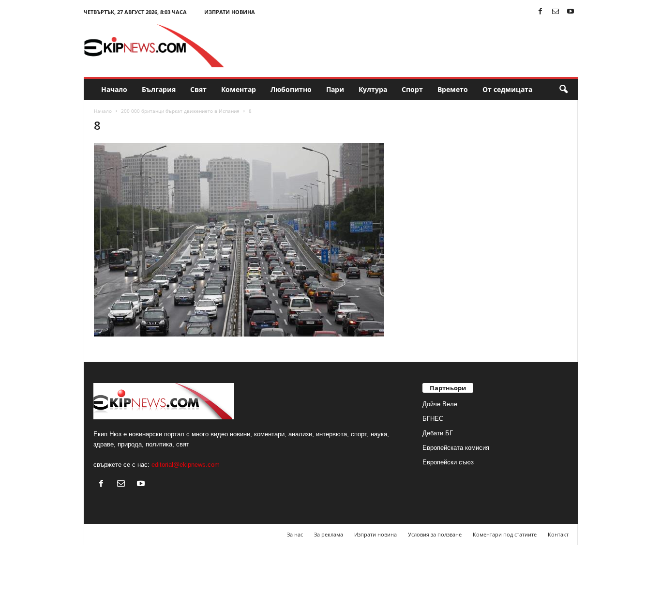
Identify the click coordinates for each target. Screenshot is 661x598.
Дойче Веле (439, 404)
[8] (249, 240)
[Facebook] (540, 12)
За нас (295, 534)
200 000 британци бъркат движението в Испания (180, 110)
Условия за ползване (435, 534)
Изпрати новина (229, 11)
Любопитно (291, 89)
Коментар (238, 89)
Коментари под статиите (505, 534)
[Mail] (555, 12)
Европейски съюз (448, 462)
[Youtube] (570, 12)
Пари (335, 89)
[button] (563, 89)
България (159, 89)
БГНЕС (432, 418)
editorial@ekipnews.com (185, 464)
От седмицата (507, 89)
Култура (373, 89)
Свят (198, 89)
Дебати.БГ (437, 433)
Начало (114, 89)
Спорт (412, 89)
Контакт (558, 534)
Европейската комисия (455, 447)
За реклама (328, 534)
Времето (452, 89)
